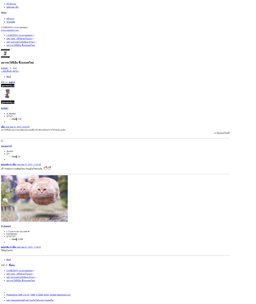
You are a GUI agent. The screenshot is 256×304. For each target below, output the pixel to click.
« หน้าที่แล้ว (6, 71)
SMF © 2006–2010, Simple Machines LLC (51, 295)
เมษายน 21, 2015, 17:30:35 (21, 247)
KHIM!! (4, 68)
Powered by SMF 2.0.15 (17, 295)
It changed (6, 226)
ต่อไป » (16, 71)
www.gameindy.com (10, 30)
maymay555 (6, 146)
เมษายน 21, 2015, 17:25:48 (21, 164)
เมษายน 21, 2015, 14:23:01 (15, 127)
